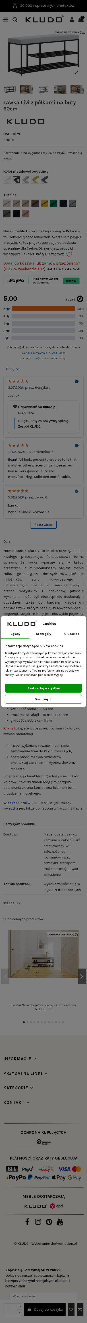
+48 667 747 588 (64, 269)
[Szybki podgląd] (76, 953)
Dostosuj (42, 699)
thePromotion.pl (64, 1243)
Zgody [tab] (15, 634)
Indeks (8, 903)
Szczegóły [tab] (43, 634)
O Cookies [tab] (71, 634)
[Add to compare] (80, 1309)
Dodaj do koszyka (48, 1309)
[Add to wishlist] (71, 1309)
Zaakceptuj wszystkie (43, 688)
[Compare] (76, 945)
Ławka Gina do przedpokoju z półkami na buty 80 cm (43, 1007)
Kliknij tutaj (12, 728)
